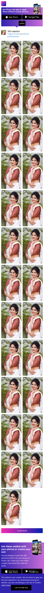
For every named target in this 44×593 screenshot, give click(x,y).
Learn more (6, 585)
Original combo (13, 34)
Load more (22, 530)
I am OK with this (21, 587)
